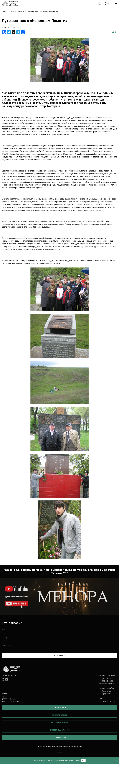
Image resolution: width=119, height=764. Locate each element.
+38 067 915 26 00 (106, 681)
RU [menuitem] (108, 3)
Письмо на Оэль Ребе (59, 730)
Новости (20, 11)
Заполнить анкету (59, 723)
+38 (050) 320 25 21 (106, 691)
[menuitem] (108, 3)
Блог (12, 11)
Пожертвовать (59, 708)
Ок (83, 760)
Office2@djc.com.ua (106, 683)
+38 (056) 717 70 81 (106, 679)
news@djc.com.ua (105, 694)
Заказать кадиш (59, 715)
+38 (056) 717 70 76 (107, 701)
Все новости (59, 738)
